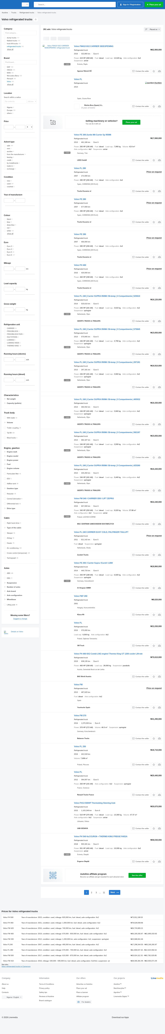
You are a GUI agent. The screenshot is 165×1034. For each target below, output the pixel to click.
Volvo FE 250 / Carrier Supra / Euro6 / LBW (93, 563)
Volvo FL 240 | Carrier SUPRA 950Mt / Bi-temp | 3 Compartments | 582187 (107, 432)
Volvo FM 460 (8, 934)
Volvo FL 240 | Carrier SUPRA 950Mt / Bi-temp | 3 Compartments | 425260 (107, 465)
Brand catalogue (45, 1000)
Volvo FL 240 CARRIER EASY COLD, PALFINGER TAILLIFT (101, 532)
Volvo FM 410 (8, 961)
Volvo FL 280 (80, 168)
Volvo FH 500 (8, 917)
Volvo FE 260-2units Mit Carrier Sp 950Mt (92, 135)
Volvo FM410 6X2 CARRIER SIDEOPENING (93, 46)
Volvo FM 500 (8, 955)
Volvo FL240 (8, 944)
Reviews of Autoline (46, 996)
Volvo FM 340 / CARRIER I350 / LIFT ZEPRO (94, 498)
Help (3, 988)
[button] (153, 71)
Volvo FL (78, 79)
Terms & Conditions (46, 984)
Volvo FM (78, 685)
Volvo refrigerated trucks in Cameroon (16, 966)
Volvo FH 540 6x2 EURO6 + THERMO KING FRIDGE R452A (100, 836)
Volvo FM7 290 (80, 596)
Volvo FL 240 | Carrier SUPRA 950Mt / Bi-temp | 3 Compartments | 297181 (107, 362)
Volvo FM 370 (80, 716)
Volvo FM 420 (8, 928)
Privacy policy (44, 988)
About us (5, 984)
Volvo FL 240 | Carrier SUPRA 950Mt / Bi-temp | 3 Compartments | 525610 (107, 296)
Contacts (5, 992)
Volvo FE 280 (80, 199)
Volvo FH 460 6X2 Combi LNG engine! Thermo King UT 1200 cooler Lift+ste (108, 654)
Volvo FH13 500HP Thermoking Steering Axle (94, 803)
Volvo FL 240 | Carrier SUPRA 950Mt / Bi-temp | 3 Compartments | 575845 (107, 329)
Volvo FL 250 (80, 746)
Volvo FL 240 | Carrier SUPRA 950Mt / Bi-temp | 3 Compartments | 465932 (107, 399)
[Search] (36, 4)
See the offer (137, 875)
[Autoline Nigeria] (10, 4)
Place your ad (131, 122)
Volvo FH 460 (80, 265)
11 (104, 892)
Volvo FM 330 (8, 939)
